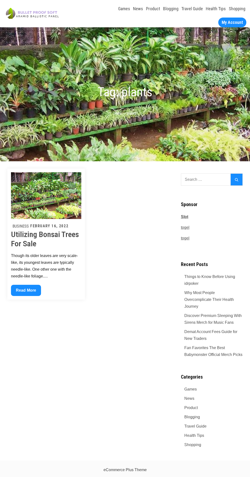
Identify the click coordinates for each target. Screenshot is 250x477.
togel (185, 227)
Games (124, 8)
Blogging (170, 8)
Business (20, 226)
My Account (232, 22)
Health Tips (216, 8)
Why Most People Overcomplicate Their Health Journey (209, 299)
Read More (26, 292)
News (138, 8)
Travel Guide (192, 8)
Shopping (237, 8)
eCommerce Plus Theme (125, 470)
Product (153, 8)
